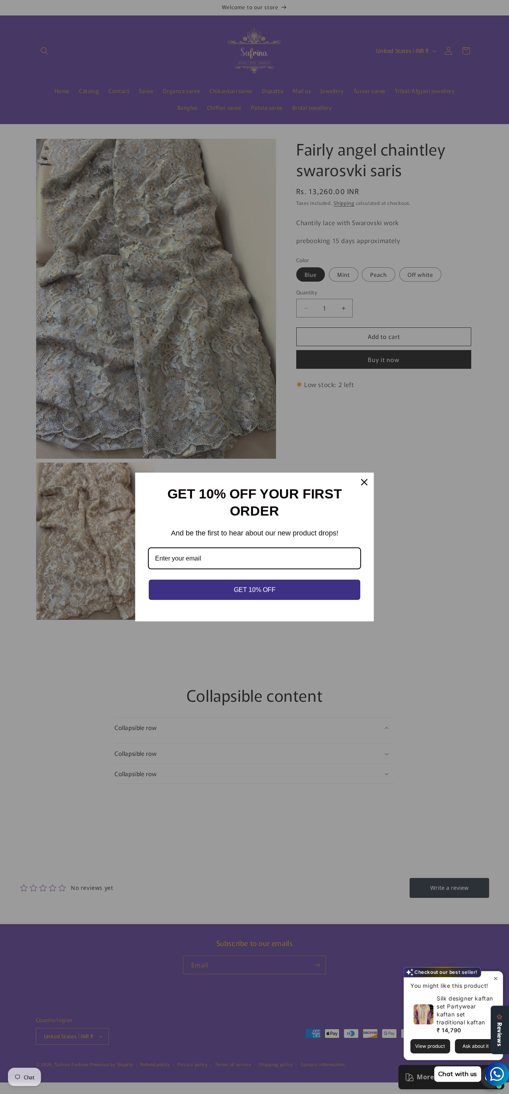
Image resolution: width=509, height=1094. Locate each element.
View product (430, 1046)
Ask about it (475, 1046)
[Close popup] (495, 978)
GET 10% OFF (255, 589)
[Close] (364, 482)
